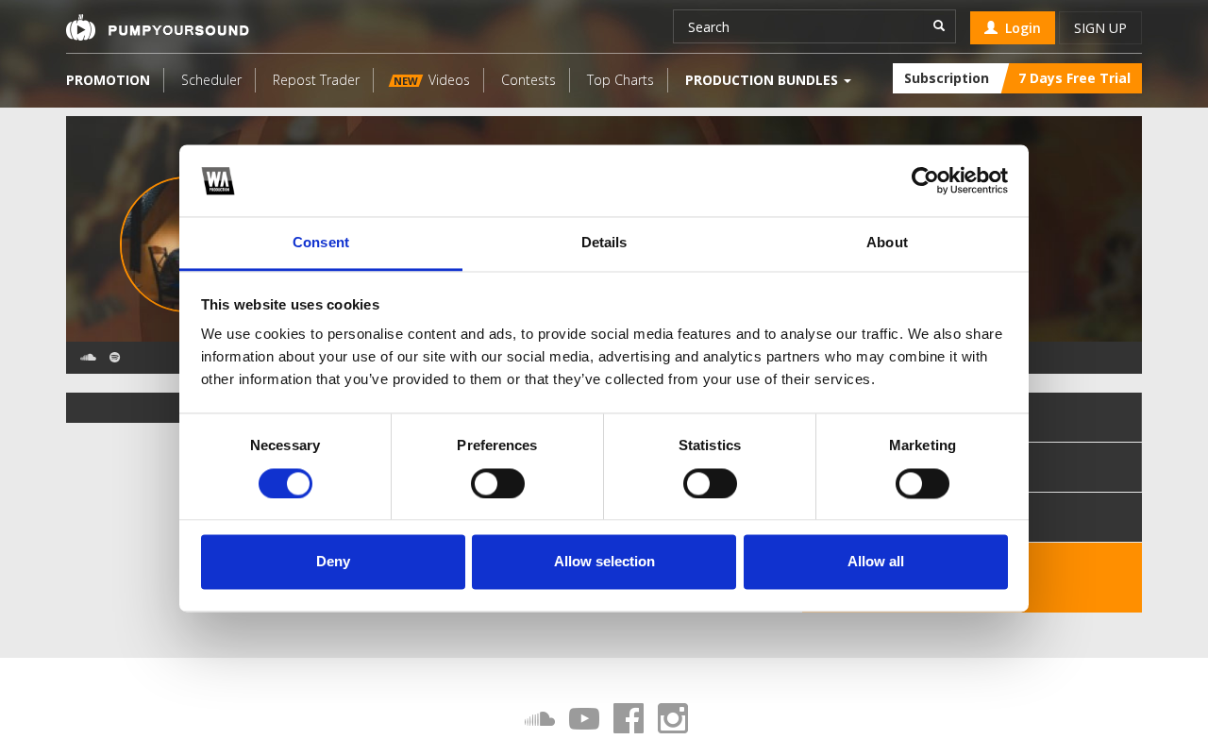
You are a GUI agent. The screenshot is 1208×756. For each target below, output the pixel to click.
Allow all (875, 562)
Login (1019, 28)
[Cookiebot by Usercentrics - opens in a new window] (925, 180)
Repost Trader (316, 80)
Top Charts (620, 80)
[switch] (498, 483)
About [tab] (887, 243)
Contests (528, 80)
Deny (333, 562)
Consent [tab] (321, 243)
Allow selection (604, 562)
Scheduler (211, 80)
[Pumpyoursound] (157, 27)
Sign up (1100, 28)
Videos (432, 80)
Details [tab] (604, 243)
